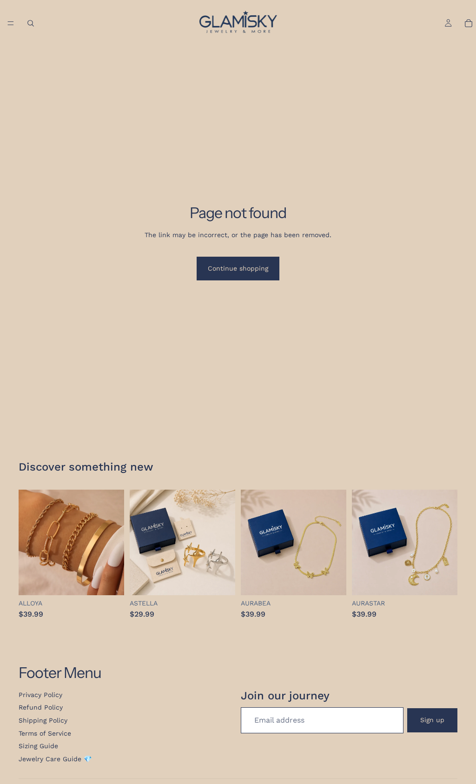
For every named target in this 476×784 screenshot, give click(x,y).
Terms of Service (45, 733)
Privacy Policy (40, 694)
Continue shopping (238, 268)
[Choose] (220, 581)
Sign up (432, 720)
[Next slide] (225, 542)
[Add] (109, 581)
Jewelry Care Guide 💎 (55, 759)
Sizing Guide (38, 746)
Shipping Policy (43, 720)
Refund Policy (41, 707)
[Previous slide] (140, 542)
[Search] (30, 23)
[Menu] (10, 23)
